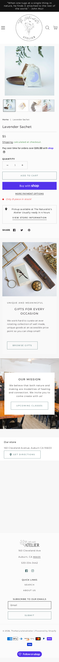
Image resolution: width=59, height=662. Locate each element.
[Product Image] (29, 71)
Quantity (8, 159)
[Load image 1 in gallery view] (9, 106)
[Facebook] (14, 230)
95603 (37, 557)
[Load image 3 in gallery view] (35, 106)
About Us (29, 590)
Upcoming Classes (29, 405)
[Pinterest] (29, 230)
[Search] (47, 28)
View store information (29, 217)
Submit (29, 615)
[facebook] (26, 571)
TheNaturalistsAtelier (22, 631)
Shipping (7, 142)
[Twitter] (21, 230)
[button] (3, 28)
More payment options (29, 193)
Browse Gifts (22, 345)
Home (5, 119)
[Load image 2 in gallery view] (22, 106)
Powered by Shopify (45, 631)
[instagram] (33, 571)
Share (6, 230)
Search (30, 585)
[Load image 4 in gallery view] (48, 106)
